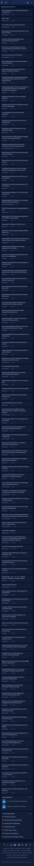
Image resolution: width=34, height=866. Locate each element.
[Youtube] (15, 845)
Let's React (9, 855)
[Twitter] (7, 845)
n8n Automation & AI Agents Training (13, 836)
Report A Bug (28, 850)
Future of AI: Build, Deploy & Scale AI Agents (17, 801)
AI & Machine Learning (9, 816)
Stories (19, 852)
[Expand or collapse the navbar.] (2, 2)
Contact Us (11, 848)
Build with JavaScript (22, 857)
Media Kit (28, 848)
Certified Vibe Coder (9, 826)
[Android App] (23, 845)
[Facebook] (4, 845)
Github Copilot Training (10, 830)
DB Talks (30, 852)
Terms (23, 848)
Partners (5, 850)
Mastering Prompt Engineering (12, 823)
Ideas (22, 850)
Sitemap (15, 852)
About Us (6, 848)
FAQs (3, 852)
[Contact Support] (30, 845)
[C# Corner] (6, 2)
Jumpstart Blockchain (12, 857)
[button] (31, 2)
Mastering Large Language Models (13, 820)
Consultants (17, 850)
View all (30, 797)
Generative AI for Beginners (11, 833)
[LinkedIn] (11, 845)
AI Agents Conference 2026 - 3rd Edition (16, 806)
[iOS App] (26, 845)
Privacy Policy (18, 848)
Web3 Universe (16, 855)
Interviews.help (24, 855)
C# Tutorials (11, 850)
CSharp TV (24, 852)
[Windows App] (19, 845)
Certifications (9, 852)
